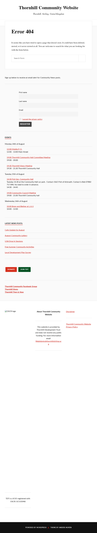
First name (23, 92)
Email (21, 110)
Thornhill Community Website (48, 7)
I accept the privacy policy (32, 119)
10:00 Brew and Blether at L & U (20, 206)
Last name (23, 101)
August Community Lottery (16, 236)
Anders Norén (65, 527)
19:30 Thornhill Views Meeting (19, 166)
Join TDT (24, 269)
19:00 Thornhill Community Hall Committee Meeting (28, 157)
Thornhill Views (11, 289)
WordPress (42, 527)
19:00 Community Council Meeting (21, 193)
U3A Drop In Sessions (14, 241)
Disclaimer (70, 312)
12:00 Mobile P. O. (14, 149)
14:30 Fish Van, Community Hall (20, 179)
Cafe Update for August (15, 230)
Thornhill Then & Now (14, 292)
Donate (11, 269)
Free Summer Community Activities (19, 247)
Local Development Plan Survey (18, 252)
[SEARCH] (82, 58)
